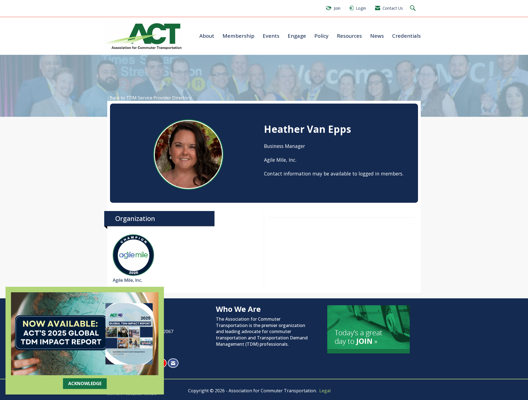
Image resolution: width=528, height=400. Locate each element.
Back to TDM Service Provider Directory (150, 98)
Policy (321, 35)
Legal (325, 391)
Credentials (406, 35)
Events (271, 35)
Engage (297, 35)
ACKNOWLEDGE (84, 383)
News (377, 35)
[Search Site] (413, 8)
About (206, 35)
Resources (349, 35)
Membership (238, 35)
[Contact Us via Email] (173, 363)
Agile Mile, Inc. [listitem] (127, 280)
